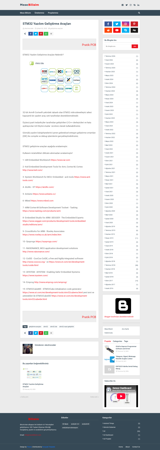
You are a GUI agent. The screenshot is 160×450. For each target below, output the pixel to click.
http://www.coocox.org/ (34, 262)
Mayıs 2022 (122, 141)
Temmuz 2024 (122, 87)
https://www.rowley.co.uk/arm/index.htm (42, 234)
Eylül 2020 (122, 207)
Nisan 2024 (122, 99)
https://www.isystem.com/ (35, 275)
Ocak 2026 (122, 60)
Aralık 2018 (122, 250)
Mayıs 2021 (122, 176)
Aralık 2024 (122, 79)
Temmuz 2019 (122, 230)
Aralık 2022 (122, 130)
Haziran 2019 (122, 234)
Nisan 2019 (122, 238)
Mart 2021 (122, 184)
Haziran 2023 (122, 118)
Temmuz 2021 (122, 172)
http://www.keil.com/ (33, 170)
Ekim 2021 (122, 161)
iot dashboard (122, 435)
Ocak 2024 (122, 103)
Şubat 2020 (122, 219)
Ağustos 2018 (122, 261)
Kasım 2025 (122, 64)
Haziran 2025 (122, 72)
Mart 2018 (122, 273)
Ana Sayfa (125, 329)
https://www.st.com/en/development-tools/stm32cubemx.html (53, 292)
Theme (29, 447)
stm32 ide (53, 327)
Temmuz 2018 (122, 265)
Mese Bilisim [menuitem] (25, 13)
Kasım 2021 (122, 157)
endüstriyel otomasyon (70, 428)
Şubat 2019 (122, 242)
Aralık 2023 (122, 107)
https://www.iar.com (60, 160)
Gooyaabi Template (48, 447)
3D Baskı (65, 424)
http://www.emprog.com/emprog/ (50, 282)
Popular (107, 341)
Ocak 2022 (122, 149)
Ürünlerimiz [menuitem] (39, 13)
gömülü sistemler (122, 427)
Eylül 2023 (122, 114)
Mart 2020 (122, 215)
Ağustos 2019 (122, 226)
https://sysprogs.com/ (46, 241)
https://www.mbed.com (42, 200)
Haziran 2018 (122, 269)
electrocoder (29, 28)
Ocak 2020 (122, 223)
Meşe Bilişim (108, 329)
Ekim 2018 (122, 254)
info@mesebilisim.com (33, 435)
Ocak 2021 (122, 192)
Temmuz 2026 (122, 56)
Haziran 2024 (122, 91)
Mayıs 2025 (122, 76)
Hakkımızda (108, 333)
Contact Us (136, 447)
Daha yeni (24, 397)
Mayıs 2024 (122, 95)
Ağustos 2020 (122, 211)
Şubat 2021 (122, 188)
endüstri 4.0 (75, 424)
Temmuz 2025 (122, 68)
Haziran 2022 (122, 137)
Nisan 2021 (122, 180)
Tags (126, 341)
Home (121, 447)
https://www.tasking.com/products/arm (42, 211)
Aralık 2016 (122, 288)
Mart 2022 (122, 145)
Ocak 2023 (122, 126)
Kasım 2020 (122, 199)
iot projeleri (122, 439)
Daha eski (94, 397)
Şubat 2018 (122, 277)
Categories (117, 341)
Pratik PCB (89, 45)
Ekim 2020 (122, 203)
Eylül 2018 (122, 257)
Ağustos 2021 (122, 168)
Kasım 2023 (122, 110)
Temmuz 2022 (122, 134)
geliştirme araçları (56, 28)
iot (122, 431)
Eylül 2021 (122, 165)
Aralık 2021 (122, 153)
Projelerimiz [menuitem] (53, 13)
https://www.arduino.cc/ (44, 194)
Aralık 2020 (122, 196)
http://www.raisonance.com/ (36, 251)
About (128, 447)
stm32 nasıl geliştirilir (66, 327)
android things (122, 423)
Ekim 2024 (122, 83)
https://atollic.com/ (45, 187)
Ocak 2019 (122, 246)
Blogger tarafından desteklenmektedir (119, 317)
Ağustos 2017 (122, 285)
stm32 (46, 327)
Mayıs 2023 (122, 122)
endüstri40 (85, 424)
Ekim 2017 (122, 281)
